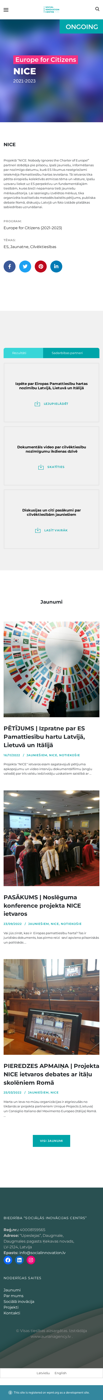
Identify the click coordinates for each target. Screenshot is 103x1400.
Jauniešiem (37, 755)
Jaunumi (12, 1290)
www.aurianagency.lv (51, 1336)
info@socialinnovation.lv (42, 1252)
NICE (53, 755)
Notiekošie (69, 755)
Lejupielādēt (56, 404)
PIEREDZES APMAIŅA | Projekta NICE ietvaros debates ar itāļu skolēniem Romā (51, 1074)
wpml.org (53, 1392)
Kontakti (12, 1313)
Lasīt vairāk (56, 530)
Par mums (13, 1296)
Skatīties (56, 467)
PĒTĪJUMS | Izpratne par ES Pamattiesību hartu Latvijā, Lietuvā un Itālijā (44, 737)
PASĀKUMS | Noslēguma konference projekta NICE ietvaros (42, 905)
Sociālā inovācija (19, 1301)
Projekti (11, 1307)
